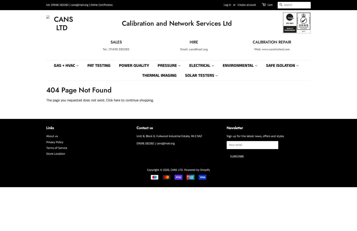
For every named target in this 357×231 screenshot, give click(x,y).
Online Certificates (101, 5)
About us (52, 136)
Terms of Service (56, 148)
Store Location (55, 154)
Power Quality (134, 66)
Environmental (239, 66)
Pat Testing (99, 66)
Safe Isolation (281, 66)
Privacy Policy (54, 142)
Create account (247, 5)
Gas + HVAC (65, 66)
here (117, 100)
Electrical (200, 66)
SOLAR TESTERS (200, 76)
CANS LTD (177, 170)
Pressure (168, 66)
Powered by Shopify (197, 170)
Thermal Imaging (159, 76)
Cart (270, 5)
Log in (227, 5)
